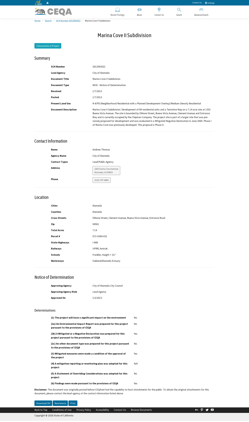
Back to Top (40, 409)
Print (73, 403)
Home (37, 20)
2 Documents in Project (47, 45)
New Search (60, 403)
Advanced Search (201, 15)
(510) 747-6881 (101, 180)
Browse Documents (141, 409)
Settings (210, 3)
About (139, 15)
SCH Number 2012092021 (68, 20)
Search (179, 15)
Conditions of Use (61, 409)
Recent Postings (117, 15)
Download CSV (43, 403)
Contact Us (197, 2)
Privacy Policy (83, 409)
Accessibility (102, 409)
